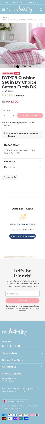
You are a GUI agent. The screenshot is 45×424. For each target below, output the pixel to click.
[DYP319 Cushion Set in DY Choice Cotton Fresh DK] (22, 45)
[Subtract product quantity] (4, 115)
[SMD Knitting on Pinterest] (11, 346)
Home (4, 17)
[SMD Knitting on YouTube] (19, 346)
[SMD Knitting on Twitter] (7, 346)
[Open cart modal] (41, 9)
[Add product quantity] (13, 115)
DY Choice (9, 91)
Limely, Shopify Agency (11, 408)
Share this (11, 177)
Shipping (18, 122)
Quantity (6, 110)
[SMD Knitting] (22, 9)
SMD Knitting (22, 406)
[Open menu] (3, 9)
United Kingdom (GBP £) (16, 401)
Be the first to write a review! (22, 236)
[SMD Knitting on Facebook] (3, 346)
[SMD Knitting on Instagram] (15, 346)
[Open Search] (8, 9)
